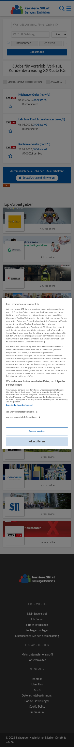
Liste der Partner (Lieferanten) (19, 405)
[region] (37, 373)
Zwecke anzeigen (37, 431)
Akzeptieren (37, 441)
